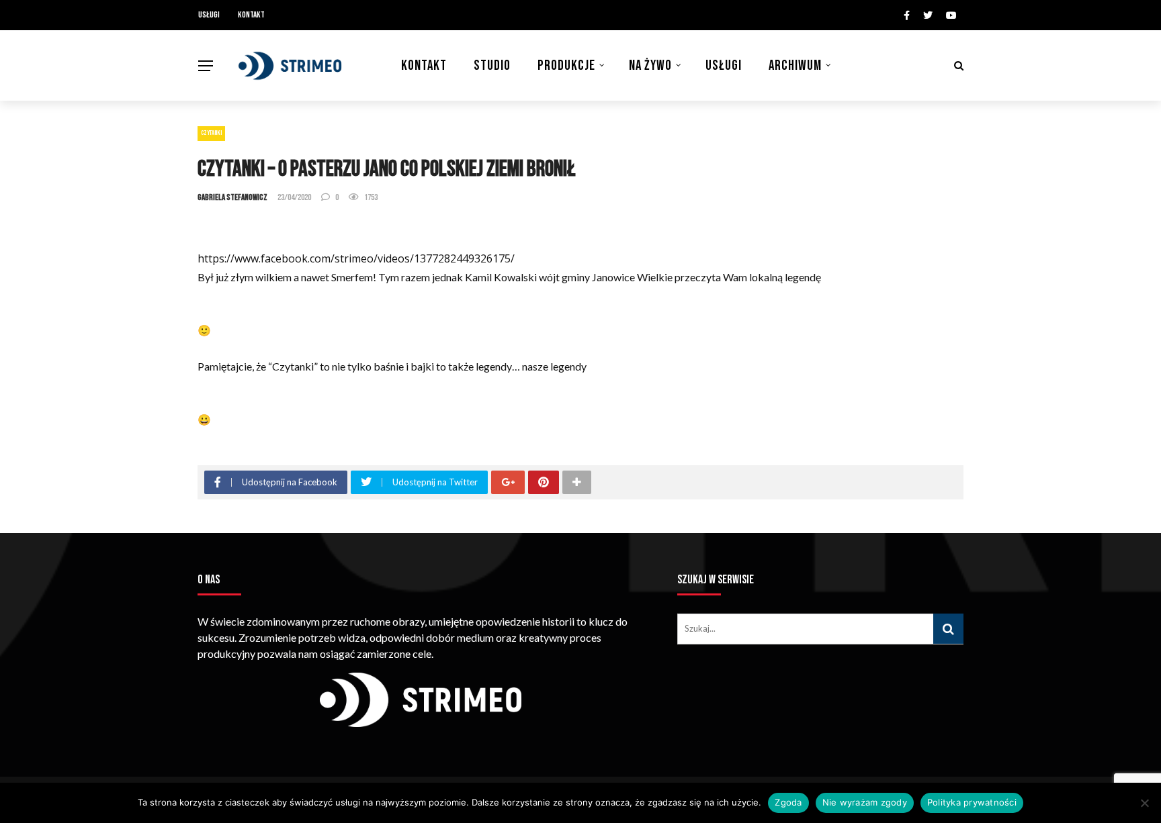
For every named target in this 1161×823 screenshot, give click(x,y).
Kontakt (251, 14)
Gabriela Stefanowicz (232, 197)
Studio (492, 65)
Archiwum (795, 65)
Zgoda (788, 802)
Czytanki (211, 133)
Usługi (209, 14)
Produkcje (566, 65)
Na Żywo (650, 65)
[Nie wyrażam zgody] (1144, 803)
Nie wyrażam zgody (864, 802)
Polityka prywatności (972, 802)
